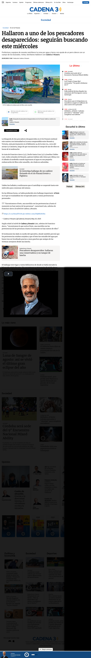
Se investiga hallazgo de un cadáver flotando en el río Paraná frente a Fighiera (36, 173)
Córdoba (45, 13)
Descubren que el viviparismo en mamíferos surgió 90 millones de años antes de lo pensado (76, 102)
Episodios (12, 124)
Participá (85, 2)
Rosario (54, 13)
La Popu (70, 79)
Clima (63, 2)
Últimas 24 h (49, 2)
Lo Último (29, 13)
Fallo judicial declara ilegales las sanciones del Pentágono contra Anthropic (75, 93)
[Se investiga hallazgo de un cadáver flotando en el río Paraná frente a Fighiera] (10, 172)
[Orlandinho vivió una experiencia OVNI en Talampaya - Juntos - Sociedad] (65, 177)
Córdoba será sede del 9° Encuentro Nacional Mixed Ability (76, 74)
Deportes (8, 2)
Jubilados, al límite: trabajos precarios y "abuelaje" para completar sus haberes (74, 112)
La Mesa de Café (72, 109)
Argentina (37, 13)
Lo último (75, 65)
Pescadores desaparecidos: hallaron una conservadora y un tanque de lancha (36, 252)
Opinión (21, 2)
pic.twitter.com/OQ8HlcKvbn (34, 214)
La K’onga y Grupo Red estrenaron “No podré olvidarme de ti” (75, 83)
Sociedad (6, 28)
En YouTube (57, 2)
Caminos (15, 2)
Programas (28, 2)
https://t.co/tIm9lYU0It (13, 214)
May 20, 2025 (36, 219)
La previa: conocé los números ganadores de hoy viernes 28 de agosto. (75, 122)
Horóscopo (70, 2)
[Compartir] (26, 130)
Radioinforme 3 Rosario (25, 248)
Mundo (62, 13)
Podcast (69, 186)
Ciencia (70, 99)
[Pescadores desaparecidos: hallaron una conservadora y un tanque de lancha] (10, 252)
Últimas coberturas (38, 2)
